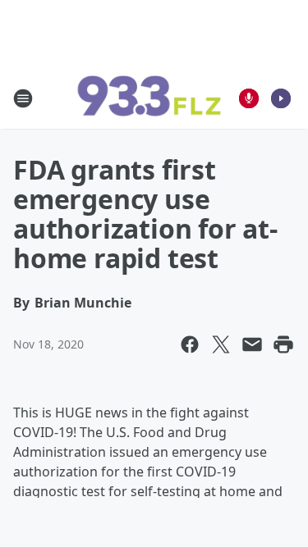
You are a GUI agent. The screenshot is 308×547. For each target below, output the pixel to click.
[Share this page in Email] (252, 344)
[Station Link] (149, 98)
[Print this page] (283, 344)
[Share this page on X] (220, 344)
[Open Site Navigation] (23, 98)
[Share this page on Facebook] (189, 344)
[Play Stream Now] (281, 98)
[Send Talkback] (249, 98)
